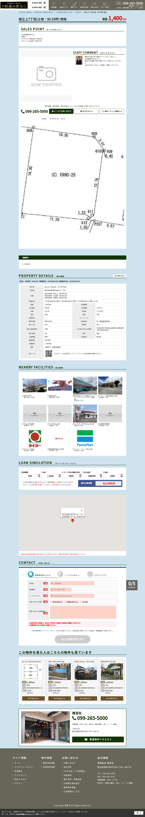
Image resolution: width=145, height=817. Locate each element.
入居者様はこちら (72, 791)
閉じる (139, 813)
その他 (85, 602)
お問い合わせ (95, 7)
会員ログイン (64, 7)
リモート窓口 (105, 7)
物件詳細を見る (33, 698)
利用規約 (36, 631)
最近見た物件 (84, 7)
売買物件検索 (37, 7)
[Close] (82, 510)
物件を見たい (58, 602)
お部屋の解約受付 (72, 783)
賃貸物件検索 (37, 3)
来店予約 (68, 767)
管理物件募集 (70, 787)
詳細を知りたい (73, 602)
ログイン (18, 783)
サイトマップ (20, 775)
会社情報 (102, 757)
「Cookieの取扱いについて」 (23, 814)
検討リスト (74, 7)
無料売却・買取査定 (73, 779)
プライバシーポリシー (49, 631)
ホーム (17, 763)
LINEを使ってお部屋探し (75, 771)
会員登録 (54, 7)
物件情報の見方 (119, 276)
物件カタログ (20, 779)
